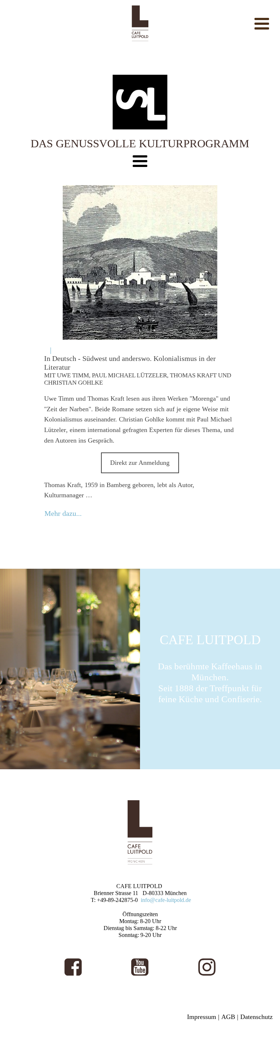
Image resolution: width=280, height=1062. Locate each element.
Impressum (201, 1016)
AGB (228, 1016)
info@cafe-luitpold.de (166, 900)
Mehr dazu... (63, 513)
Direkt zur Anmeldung (140, 462)
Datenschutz (256, 1016)
